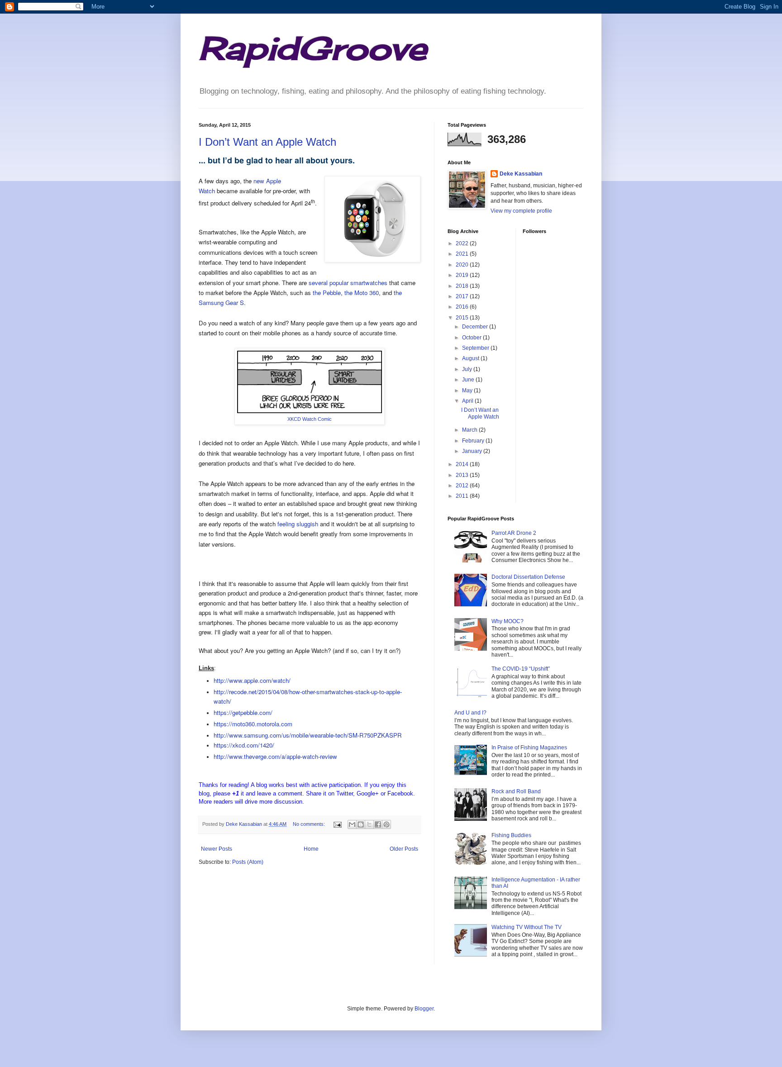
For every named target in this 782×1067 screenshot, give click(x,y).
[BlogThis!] (360, 824)
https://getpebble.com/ (243, 712)
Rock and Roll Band (516, 791)
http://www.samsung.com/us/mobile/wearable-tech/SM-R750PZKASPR (308, 735)
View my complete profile (521, 211)
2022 (463, 243)
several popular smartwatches (348, 282)
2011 (463, 496)
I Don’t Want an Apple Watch (267, 142)
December (475, 327)
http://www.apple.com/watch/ (252, 680)
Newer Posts (216, 849)
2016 (463, 307)
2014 (463, 464)
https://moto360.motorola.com (253, 723)
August (471, 358)
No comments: (309, 824)
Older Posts (404, 849)
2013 (463, 475)
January (472, 451)
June (469, 379)
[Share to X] (369, 824)
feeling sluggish (297, 523)
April (468, 401)
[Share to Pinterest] (386, 824)
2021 (463, 254)
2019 (463, 275)
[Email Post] (337, 824)
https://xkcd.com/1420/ (244, 745)
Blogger (424, 1008)
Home (311, 849)
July (467, 369)
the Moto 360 (361, 292)
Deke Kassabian (521, 174)
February (474, 441)
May (468, 390)
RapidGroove (313, 48)
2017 (463, 296)
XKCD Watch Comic (309, 419)
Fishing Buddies (511, 835)
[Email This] (352, 824)
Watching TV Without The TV (526, 927)
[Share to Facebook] (377, 824)
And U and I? (470, 713)
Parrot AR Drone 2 (513, 533)
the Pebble (327, 292)
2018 (463, 286)
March (470, 430)
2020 (463, 265)
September (476, 348)
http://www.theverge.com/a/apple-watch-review (275, 756)
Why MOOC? (507, 621)
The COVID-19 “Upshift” (520, 669)
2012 (463, 485)
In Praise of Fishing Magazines (529, 747)
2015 (463, 317)
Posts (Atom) (247, 862)
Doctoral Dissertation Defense (528, 577)
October (472, 337)
